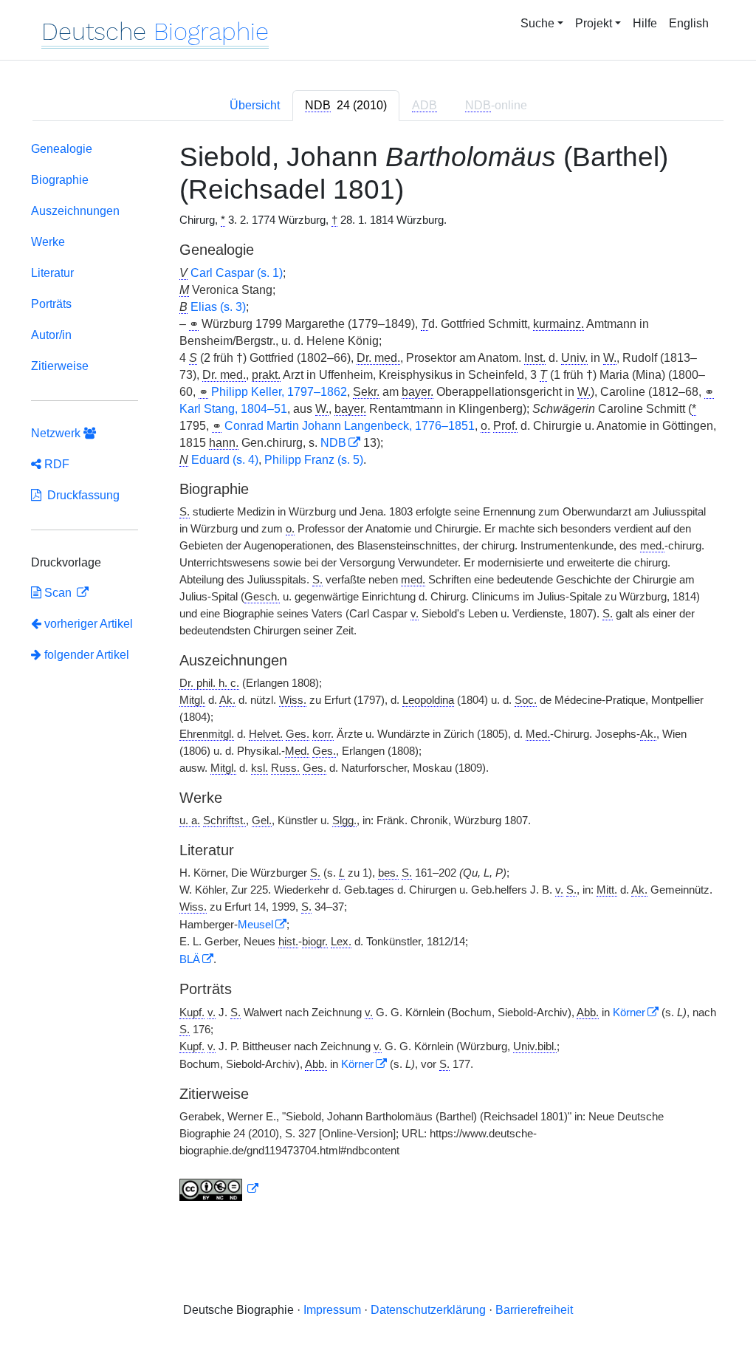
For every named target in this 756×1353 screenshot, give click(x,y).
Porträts (51, 304)
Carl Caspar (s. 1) (236, 273)
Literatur (52, 273)
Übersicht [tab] (255, 105)
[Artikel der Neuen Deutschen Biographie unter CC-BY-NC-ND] (219, 1189)
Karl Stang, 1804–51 (233, 409)
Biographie (60, 180)
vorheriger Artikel (88, 623)
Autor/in (51, 335)
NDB (333, 442)
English (689, 23)
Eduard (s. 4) (224, 459)
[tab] (345, 105)
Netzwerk (57, 433)
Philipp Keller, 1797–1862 (279, 392)
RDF (55, 464)
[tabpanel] (378, 675)
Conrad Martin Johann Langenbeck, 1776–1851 (349, 425)
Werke (48, 242)
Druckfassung (80, 495)
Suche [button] (537, 23)
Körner (629, 1012)
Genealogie (61, 149)
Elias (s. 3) (218, 307)
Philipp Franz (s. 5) (313, 459)
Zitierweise (60, 366)
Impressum (332, 1310)
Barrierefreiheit (534, 1310)
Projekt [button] (593, 23)
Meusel (255, 925)
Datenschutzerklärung (428, 1310)
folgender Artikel (85, 654)
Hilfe (645, 23)
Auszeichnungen (75, 211)
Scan (58, 592)
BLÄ (189, 959)
